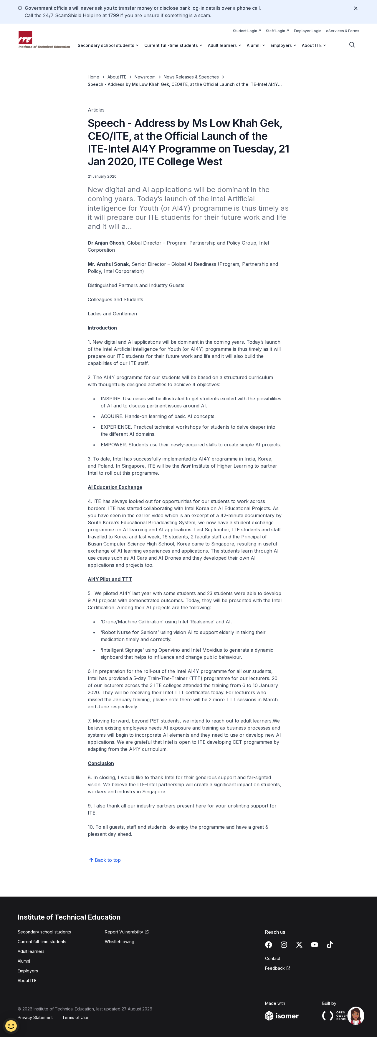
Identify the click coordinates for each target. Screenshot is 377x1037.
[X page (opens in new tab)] (299, 944)
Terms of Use (75, 1017)
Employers (28, 970)
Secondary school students (44, 931)
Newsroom (145, 76)
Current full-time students (42, 941)
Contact (272, 958)
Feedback (278, 968)
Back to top (108, 860)
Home (93, 76)
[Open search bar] (352, 45)
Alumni (24, 961)
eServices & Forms (342, 31)
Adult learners (31, 951)
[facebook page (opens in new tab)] (268, 944)
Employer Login (307, 31)
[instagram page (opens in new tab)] (283, 944)
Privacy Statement (35, 1017)
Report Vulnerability (124, 932)
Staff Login (277, 30)
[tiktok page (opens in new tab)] (329, 944)
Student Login (247, 30)
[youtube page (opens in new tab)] (314, 944)
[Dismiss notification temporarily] (356, 8)
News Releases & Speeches (191, 76)
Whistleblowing (119, 941)
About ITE (117, 76)
